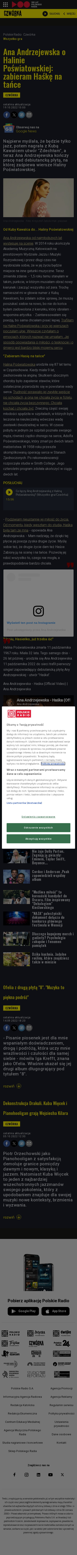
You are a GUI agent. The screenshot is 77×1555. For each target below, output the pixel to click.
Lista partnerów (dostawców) (24, 803)
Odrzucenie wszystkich (38, 827)
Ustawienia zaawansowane (38, 817)
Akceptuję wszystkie (38, 838)
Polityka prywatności (53, 763)
